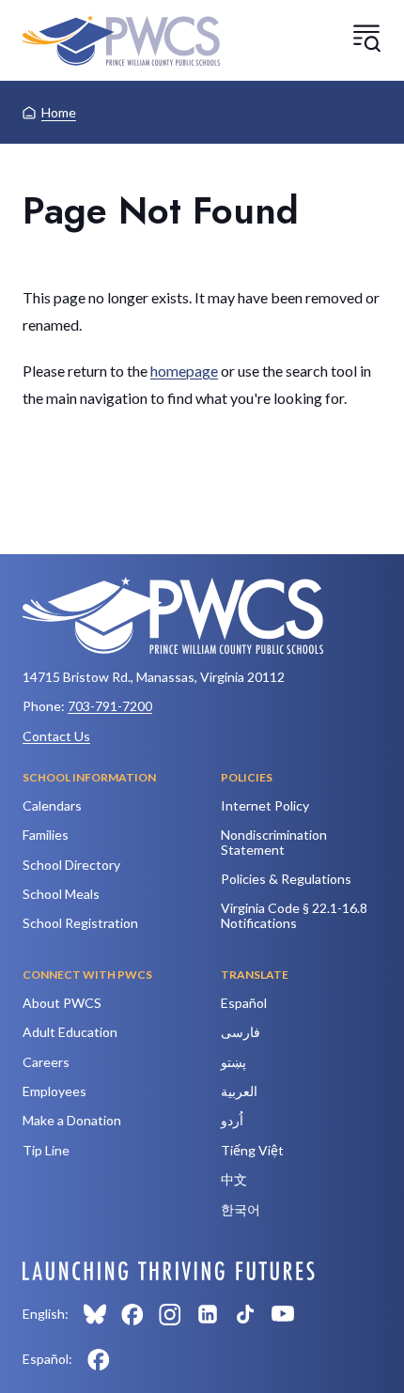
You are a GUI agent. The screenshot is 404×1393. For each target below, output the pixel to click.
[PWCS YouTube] (283, 1314)
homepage (184, 370)
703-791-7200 (110, 706)
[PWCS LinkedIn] (207, 1314)
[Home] (121, 40)
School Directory (71, 865)
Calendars (52, 805)
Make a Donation (72, 1120)
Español (244, 1003)
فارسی (240, 1032)
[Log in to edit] (169, 1270)
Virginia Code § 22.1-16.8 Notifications (294, 915)
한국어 (240, 1209)
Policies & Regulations (286, 879)
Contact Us (56, 736)
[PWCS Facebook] (132, 1314)
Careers (46, 1062)
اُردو (232, 1120)
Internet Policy (265, 805)
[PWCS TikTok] (245, 1314)
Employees (54, 1091)
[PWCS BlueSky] (95, 1314)
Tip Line (46, 1150)
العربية (239, 1091)
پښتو (233, 1062)
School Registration (80, 923)
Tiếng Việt (252, 1150)
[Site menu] (366, 38)
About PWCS (62, 1003)
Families (46, 835)
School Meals (61, 894)
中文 (234, 1179)
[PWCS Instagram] (170, 1314)
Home (58, 112)
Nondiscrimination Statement (274, 842)
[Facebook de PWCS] (98, 1359)
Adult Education (70, 1032)
